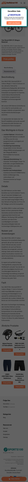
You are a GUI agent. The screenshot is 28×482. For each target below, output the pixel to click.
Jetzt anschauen (14, 23)
